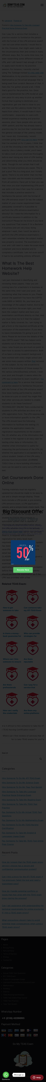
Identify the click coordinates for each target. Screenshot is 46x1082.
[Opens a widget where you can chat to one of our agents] (37, 1078)
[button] (43, 511)
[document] (23, 541)
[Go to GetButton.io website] (6, 1079)
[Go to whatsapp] (6, 1075)
